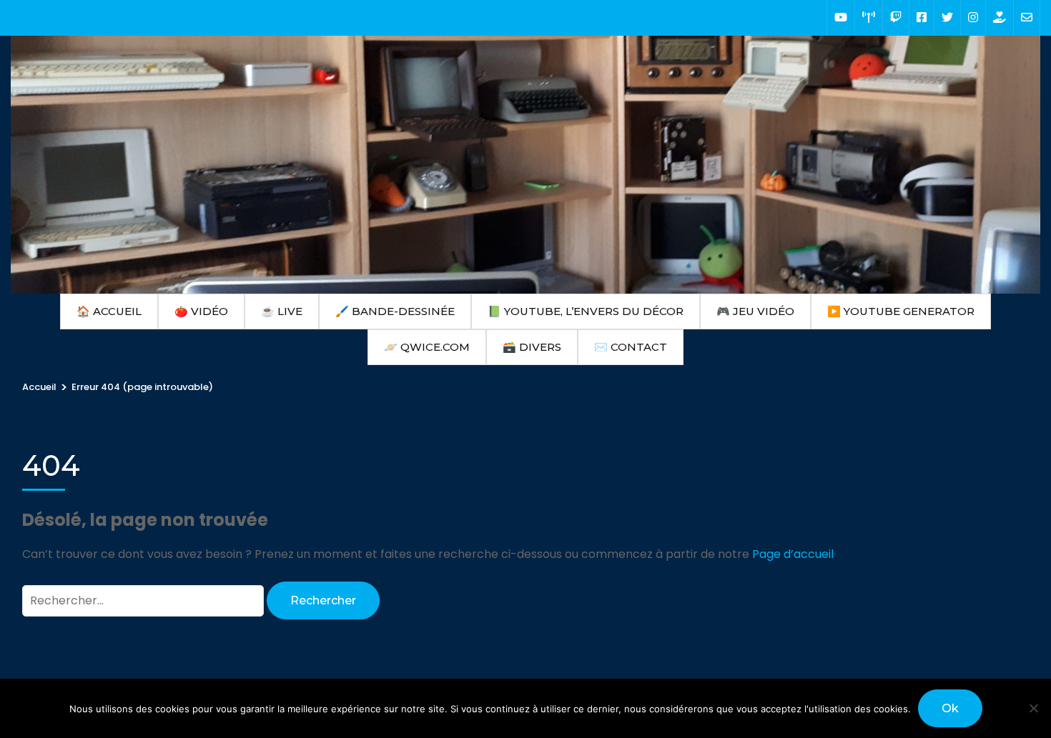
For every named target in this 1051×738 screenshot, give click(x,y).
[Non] (1033, 708)
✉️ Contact (630, 347)
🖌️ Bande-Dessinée (395, 311)
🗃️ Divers (532, 347)
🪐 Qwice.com (427, 347)
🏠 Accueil (109, 311)
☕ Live (281, 311)
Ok (950, 708)
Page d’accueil (793, 554)
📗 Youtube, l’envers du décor (586, 311)
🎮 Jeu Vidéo (755, 311)
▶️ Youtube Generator (900, 311)
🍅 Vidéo (201, 311)
